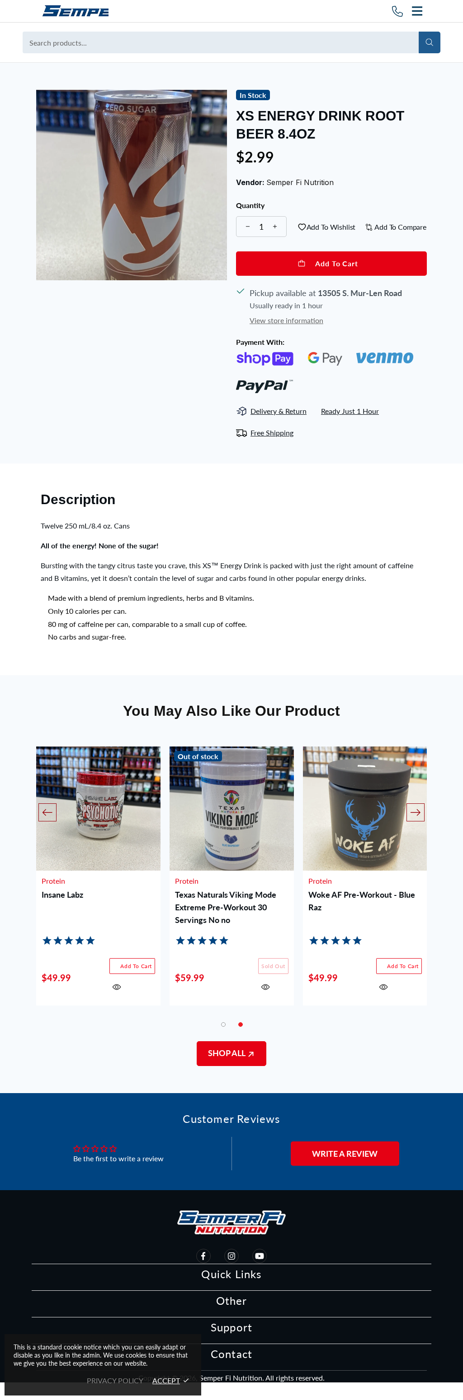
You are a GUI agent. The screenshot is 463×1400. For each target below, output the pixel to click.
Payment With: (260, 342)
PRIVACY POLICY (115, 1380)
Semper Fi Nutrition (75, 11)
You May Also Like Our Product (231, 711)
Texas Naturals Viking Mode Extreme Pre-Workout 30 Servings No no (225, 907)
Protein (53, 881)
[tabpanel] (231, 882)
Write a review (345, 1154)
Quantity (250, 205)
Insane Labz (62, 894)
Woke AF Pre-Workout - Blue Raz (361, 901)
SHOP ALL (227, 1053)
